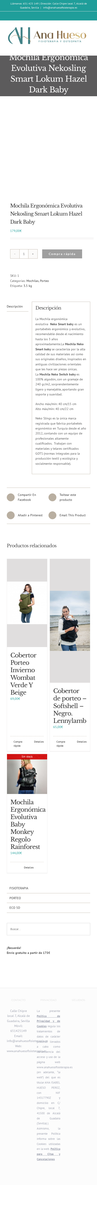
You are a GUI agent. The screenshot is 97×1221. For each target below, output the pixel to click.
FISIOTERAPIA (18, 888)
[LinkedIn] (84, 1011)
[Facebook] (78, 1011)
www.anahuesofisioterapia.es (26, 1051)
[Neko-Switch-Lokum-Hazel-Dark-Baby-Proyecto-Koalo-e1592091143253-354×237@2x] (48, 151)
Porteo (44, 281)
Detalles (39, 741)
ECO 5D (14, 908)
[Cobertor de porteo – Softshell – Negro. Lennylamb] (70, 621)
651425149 (18, 1031)
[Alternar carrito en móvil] (80, 48)
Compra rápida (62, 254)
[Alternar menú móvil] (88, 48)
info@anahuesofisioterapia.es (59, 7)
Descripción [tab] (15, 306)
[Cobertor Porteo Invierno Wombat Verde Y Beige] (27, 603)
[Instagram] (72, 1011)
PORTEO (15, 898)
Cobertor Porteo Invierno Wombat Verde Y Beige (23, 674)
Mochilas (32, 281)
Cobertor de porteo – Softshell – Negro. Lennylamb (69, 705)
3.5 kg (27, 286)
